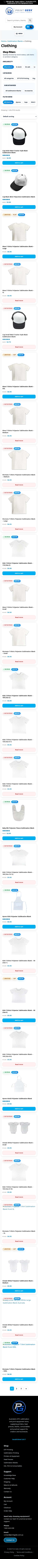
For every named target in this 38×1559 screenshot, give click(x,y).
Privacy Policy (9, 1552)
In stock (19, 67)
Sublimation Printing (11, 1453)
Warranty (7, 1488)
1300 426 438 (9, 1528)
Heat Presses (8, 1459)
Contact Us (8, 1491)
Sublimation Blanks (15, 41)
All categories (9, 78)
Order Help (8, 1511)
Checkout (7, 1507)
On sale (27, 67)
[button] (19, 33)
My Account (8, 1501)
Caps (25, 102)
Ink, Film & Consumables (13, 1466)
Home (3, 41)
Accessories (29, 91)
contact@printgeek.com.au (13, 1535)
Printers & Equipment (11, 1456)
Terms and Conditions (24, 1552)
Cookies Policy (19, 1555)
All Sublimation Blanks (13, 91)
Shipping (7, 1482)
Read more (19, 301)
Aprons (18, 102)
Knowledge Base (10, 1475)
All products (8, 67)
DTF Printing (8, 1449)
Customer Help (9, 1478)
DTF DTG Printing (23, 78)
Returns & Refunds (10, 1485)
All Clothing (8, 102)
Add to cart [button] (19, 163)
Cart (5, 1504)
